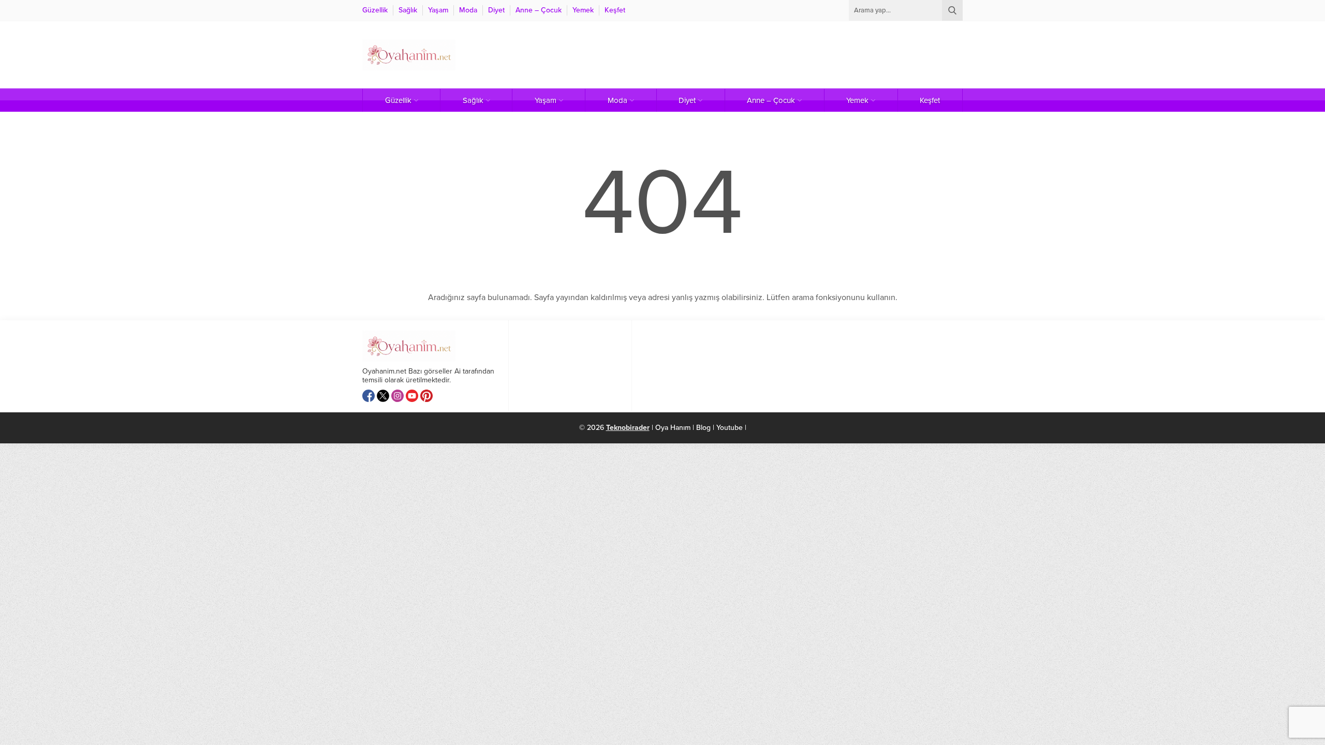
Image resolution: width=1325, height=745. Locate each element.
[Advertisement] (774, 55)
